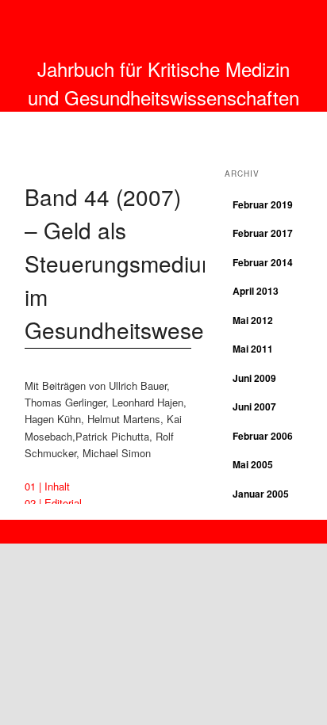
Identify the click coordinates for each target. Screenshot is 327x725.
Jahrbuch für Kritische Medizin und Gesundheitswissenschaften (163, 83)
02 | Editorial (53, 502)
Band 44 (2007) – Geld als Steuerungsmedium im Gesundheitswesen (122, 263)
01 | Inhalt (47, 486)
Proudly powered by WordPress (163, 527)
